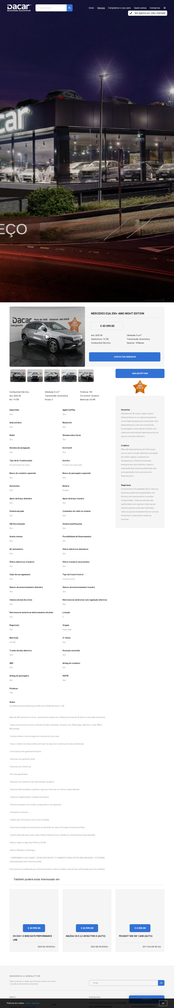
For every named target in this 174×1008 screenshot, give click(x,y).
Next (109, 375)
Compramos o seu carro (119, 8)
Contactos (155, 8)
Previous (11, 375)
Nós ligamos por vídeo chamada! (150, 13)
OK (161, 983)
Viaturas (101, 8)
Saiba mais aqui (32, 1003)
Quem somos (140, 8)
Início (91, 8)
